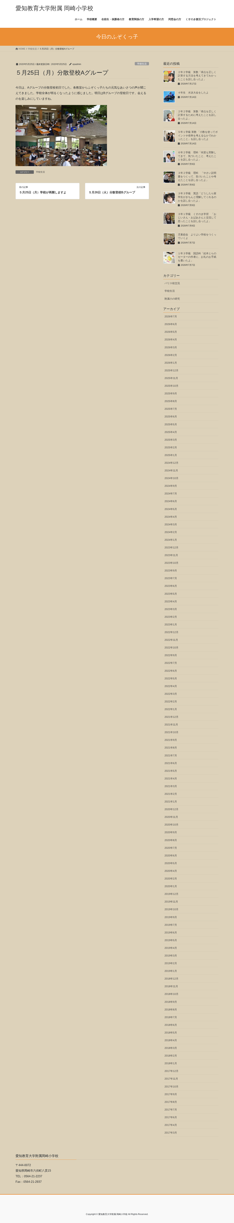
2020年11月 (171, 816)
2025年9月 (171, 393)
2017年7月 (171, 1109)
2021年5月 (171, 770)
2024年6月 (171, 501)
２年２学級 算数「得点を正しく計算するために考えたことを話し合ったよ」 (197, 115)
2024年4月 (171, 516)
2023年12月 (171, 547)
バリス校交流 (172, 283)
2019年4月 (171, 947)
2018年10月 (171, 994)
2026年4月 (171, 339)
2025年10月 (171, 385)
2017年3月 (171, 1132)
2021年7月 (171, 755)
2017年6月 (171, 1117)
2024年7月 (171, 493)
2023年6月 (171, 585)
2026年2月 (171, 355)
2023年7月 (171, 578)
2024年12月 (171, 462)
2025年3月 (171, 439)
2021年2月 (171, 793)
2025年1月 (171, 455)
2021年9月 (171, 739)
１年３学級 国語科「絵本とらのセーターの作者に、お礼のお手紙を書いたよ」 (197, 257)
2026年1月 (171, 362)
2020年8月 (171, 840)
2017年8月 (171, 1101)
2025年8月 (171, 401)
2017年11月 (171, 1078)
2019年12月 (171, 893)
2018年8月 (171, 1009)
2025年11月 (171, 378)
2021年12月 (171, 716)
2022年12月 (171, 632)
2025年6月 (171, 416)
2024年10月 (171, 478)
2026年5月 (171, 331)
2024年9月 (171, 485)
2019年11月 (171, 901)
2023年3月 (171, 609)
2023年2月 (171, 616)
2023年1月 (171, 624)
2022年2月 (171, 701)
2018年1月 (171, 1063)
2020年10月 (171, 824)
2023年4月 (171, 601)
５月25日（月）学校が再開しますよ (42, 192)
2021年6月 (171, 763)
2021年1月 (171, 801)
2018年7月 (171, 1017)
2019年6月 (171, 932)
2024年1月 (171, 539)
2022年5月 (171, 678)
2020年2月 (171, 878)
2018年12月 (171, 978)
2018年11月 (171, 986)
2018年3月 (171, 1047)
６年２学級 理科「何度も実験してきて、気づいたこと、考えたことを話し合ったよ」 (197, 156)
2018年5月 (171, 1032)
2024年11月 (171, 470)
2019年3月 (171, 955)
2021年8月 (171, 747)
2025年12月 (171, 370)
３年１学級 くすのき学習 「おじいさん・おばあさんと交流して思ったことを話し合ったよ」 (197, 218)
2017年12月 (171, 1071)
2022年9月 (171, 655)
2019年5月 (171, 940)
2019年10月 (171, 909)
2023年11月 (171, 555)
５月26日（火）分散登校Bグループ (112, 192)
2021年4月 (171, 778)
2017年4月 (171, 1124)
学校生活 (142, 63)
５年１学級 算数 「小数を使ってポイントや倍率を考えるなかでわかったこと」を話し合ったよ (198, 135)
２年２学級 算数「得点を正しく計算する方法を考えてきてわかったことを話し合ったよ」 (197, 76)
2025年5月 (171, 424)
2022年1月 (171, 709)
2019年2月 (171, 963)
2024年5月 (171, 509)
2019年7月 (171, 924)
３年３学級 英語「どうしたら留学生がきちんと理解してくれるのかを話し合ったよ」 (197, 197)
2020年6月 (171, 855)
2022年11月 (171, 639)
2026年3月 (171, 347)
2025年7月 (171, 408)
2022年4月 (171, 686)
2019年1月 (171, 970)
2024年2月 (171, 532)
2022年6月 (171, 670)
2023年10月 (171, 562)
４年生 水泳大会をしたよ (193, 92)
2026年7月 (171, 316)
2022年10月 (171, 647)
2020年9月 (171, 832)
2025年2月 (171, 447)
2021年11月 (171, 724)
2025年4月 (171, 432)
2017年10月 (171, 1086)
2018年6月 (171, 1024)
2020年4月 (171, 870)
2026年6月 (171, 324)
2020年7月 (171, 847)
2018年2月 (171, 1055)
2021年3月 (171, 786)
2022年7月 (171, 662)
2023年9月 (171, 570)
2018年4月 (171, 1040)
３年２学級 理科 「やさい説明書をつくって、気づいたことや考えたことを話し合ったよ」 (197, 176)
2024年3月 (171, 524)
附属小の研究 (172, 298)
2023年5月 (171, 593)
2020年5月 (171, 863)
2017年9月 (171, 1094)
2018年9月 (171, 1001)
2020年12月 (171, 809)
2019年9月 (171, 917)
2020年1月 (171, 886)
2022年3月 (171, 693)
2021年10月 (171, 732)
